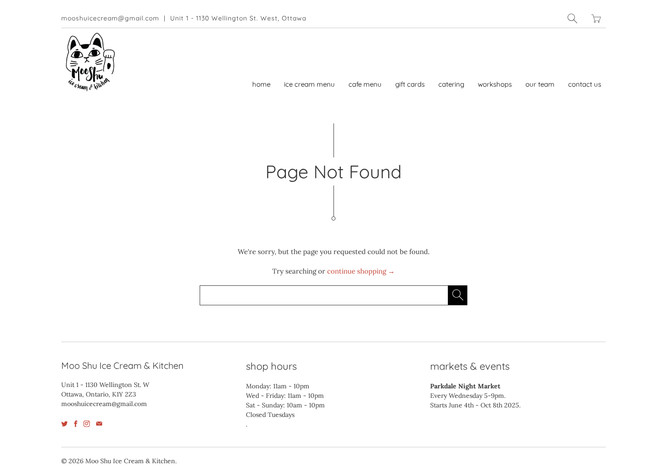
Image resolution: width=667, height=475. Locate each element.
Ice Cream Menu (309, 84)
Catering (451, 84)
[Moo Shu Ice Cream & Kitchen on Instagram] (86, 424)
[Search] (572, 18)
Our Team (539, 84)
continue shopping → (361, 271)
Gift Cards (410, 84)
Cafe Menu (365, 84)
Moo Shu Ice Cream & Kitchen (130, 461)
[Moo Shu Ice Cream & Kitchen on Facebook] (75, 424)
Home (261, 84)
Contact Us (584, 84)
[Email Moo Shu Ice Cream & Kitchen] (99, 424)
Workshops (495, 84)
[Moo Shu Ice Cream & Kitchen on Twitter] (64, 424)
